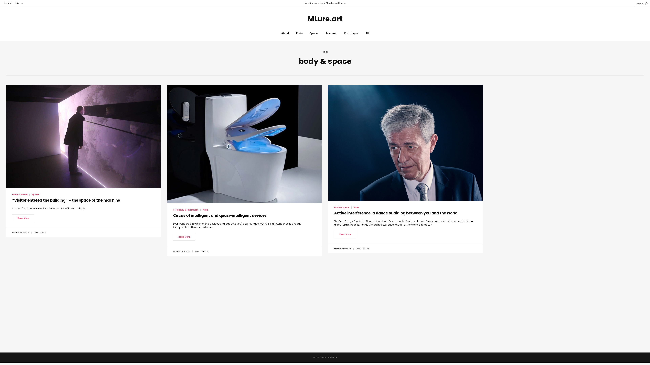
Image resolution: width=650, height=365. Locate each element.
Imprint (8, 3)
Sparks (314, 33)
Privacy (19, 3)
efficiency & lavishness (185, 209)
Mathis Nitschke (21, 232)
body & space (19, 194)
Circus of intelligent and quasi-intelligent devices (220, 215)
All (367, 33)
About (285, 33)
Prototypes (351, 33)
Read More (23, 218)
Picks (299, 33)
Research (331, 33)
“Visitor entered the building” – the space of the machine (66, 200)
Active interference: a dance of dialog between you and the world (396, 213)
